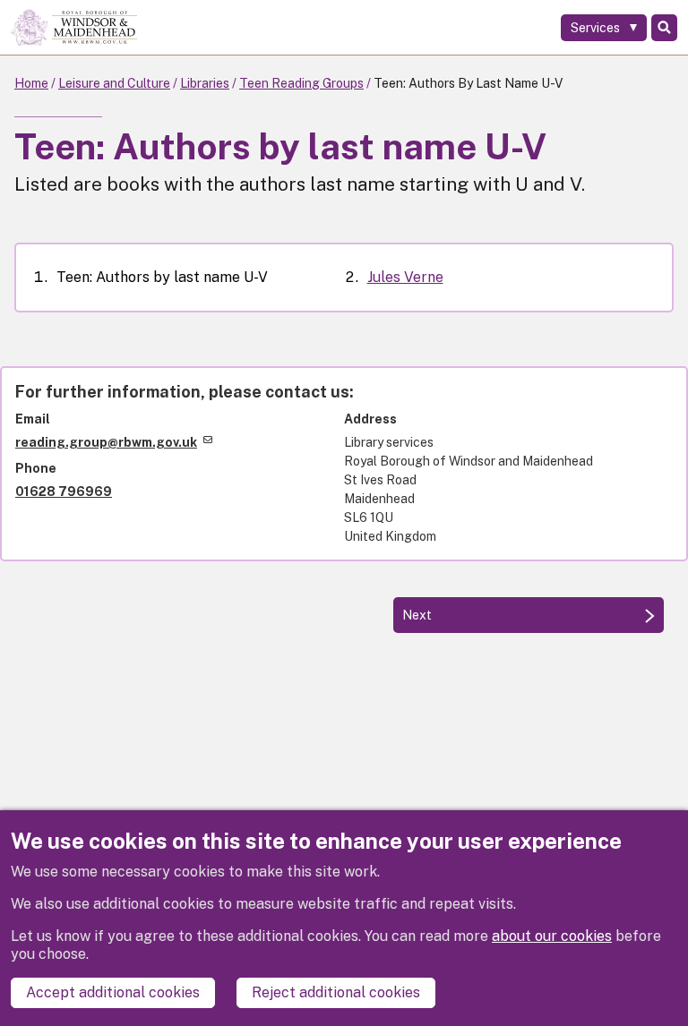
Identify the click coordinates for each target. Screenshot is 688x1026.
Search (664, 27)
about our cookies (552, 936)
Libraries (204, 83)
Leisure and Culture (114, 83)
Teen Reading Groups (301, 83)
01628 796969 (63, 491)
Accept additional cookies (113, 992)
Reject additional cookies (336, 992)
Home (31, 83)
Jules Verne (405, 277)
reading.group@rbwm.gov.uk (106, 442)
